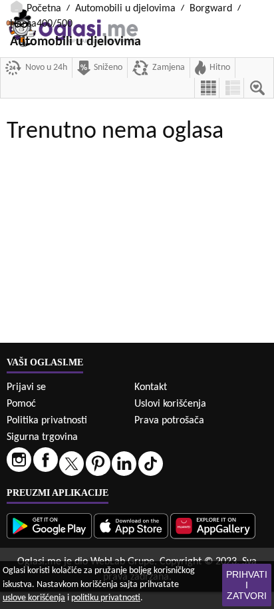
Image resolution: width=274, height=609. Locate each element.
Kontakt (150, 387)
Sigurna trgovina (42, 437)
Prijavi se (26, 387)
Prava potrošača (169, 420)
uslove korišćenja (34, 598)
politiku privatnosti (105, 598)
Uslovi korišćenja (170, 404)
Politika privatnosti (47, 420)
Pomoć (21, 404)
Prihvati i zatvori (246, 585)
